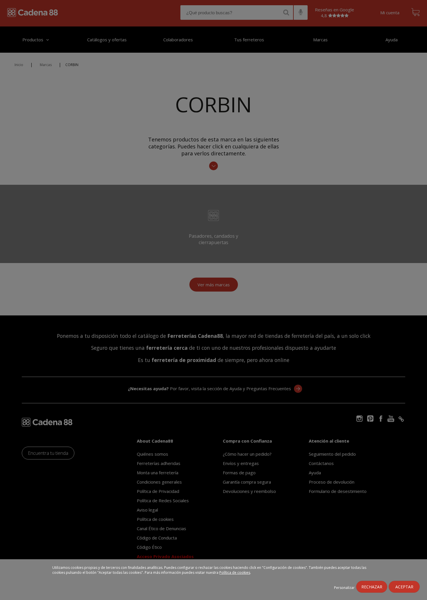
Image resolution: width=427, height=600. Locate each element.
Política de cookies (234, 572)
